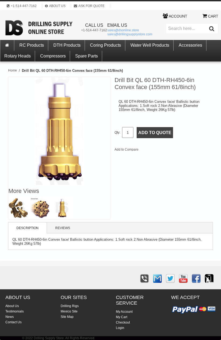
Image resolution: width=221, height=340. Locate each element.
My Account (124, 312)
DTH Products (67, 45)
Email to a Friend (149, 150)
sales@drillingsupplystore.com (129, 34)
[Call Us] (144, 278)
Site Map (67, 317)
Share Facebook (160, 150)
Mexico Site (69, 311)
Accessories (190, 45)
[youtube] (183, 278)
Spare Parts (86, 56)
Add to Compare (127, 149)
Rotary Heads (17, 56)
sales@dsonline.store (123, 30)
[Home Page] (7, 45)
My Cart (121, 317)
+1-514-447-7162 (94, 30)
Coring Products (105, 45)
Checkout (123, 322)
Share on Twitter (171, 150)
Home (12, 70)
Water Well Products (149, 45)
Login (120, 328)
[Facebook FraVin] (196, 278)
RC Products (31, 45)
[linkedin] (209, 278)
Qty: (117, 132)
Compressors (53, 56)
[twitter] (170, 278)
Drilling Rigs (70, 306)
